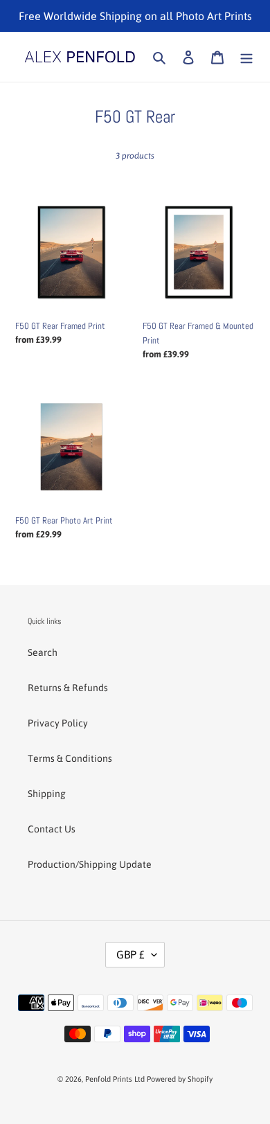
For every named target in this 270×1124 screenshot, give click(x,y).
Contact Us (51, 829)
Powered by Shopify (180, 1079)
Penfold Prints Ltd (115, 1079)
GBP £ (130, 954)
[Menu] (246, 56)
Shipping (47, 793)
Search (42, 652)
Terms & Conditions (70, 758)
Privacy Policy (58, 723)
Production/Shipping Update (90, 864)
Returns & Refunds (68, 687)
